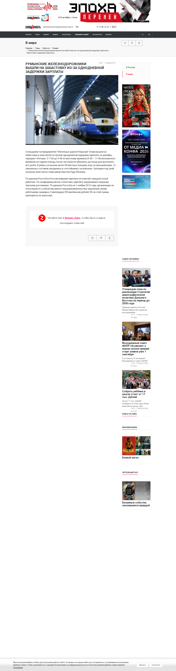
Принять (142, 665)
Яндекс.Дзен (72, 217)
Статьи (37, 34)
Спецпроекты (66, 34)
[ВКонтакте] (125, 42)
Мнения (46, 34)
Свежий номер (82, 35)
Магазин (108, 34)
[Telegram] (139, 42)
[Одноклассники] (132, 42)
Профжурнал (97, 34)
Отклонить (156, 665)
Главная (29, 48)
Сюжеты (55, 34)
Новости (28, 34)
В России (130, 67)
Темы (37, 48)
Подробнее (18, 668)
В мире (55, 48)
